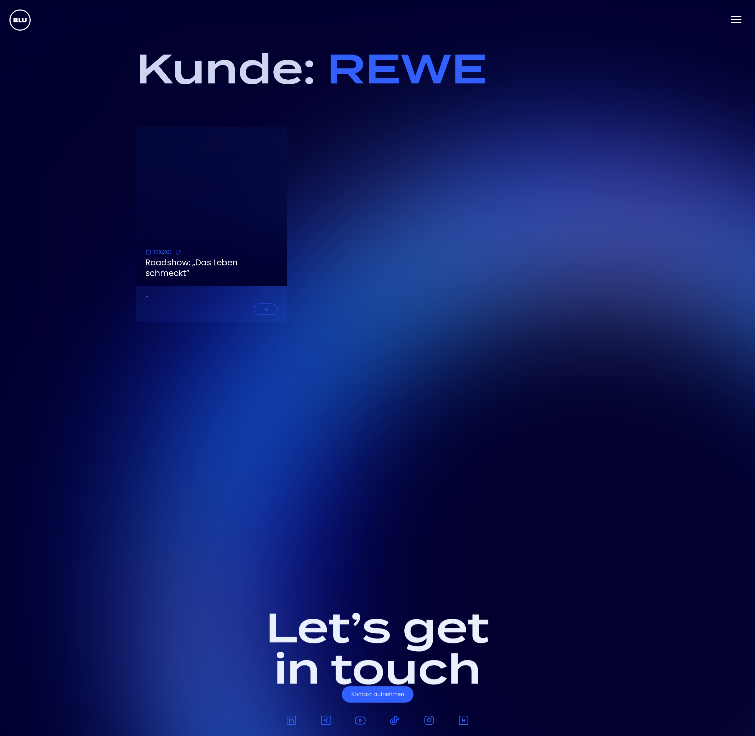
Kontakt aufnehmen (377, 699)
